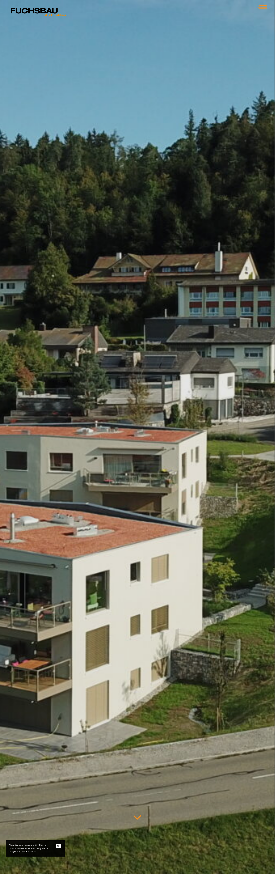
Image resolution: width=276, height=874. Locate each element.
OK (58, 846)
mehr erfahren (29, 851)
